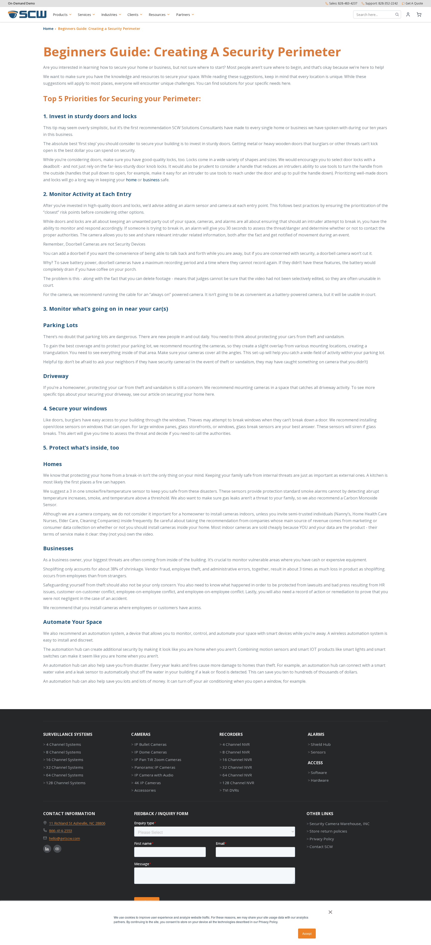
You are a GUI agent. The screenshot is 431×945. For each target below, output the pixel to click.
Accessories (145, 790)
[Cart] (419, 14)
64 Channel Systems (64, 774)
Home (48, 28)
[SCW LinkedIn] (47, 849)
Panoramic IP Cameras (154, 767)
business (151, 180)
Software (319, 772)
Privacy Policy (322, 838)
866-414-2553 (60, 830)
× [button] (330, 910)
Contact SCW (321, 846)
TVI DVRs (230, 790)
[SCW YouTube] (57, 849)
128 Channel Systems (66, 782)
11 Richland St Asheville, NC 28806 (77, 823)
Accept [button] (307, 933)
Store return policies (328, 831)
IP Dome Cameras (150, 752)
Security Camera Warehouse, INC (340, 823)
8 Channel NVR (236, 752)
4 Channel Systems (63, 744)
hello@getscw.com (64, 838)
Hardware (320, 780)
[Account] (408, 14)
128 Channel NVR (238, 782)
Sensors (318, 752)
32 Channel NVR (237, 767)
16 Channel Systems (64, 759)
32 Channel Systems (64, 767)
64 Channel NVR (237, 774)
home (131, 180)
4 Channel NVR (236, 744)
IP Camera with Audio (153, 774)
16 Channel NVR (237, 759)
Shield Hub (321, 744)
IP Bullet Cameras (150, 744)
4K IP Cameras (147, 782)
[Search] (397, 14)
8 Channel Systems (63, 752)
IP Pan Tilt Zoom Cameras (157, 759)
